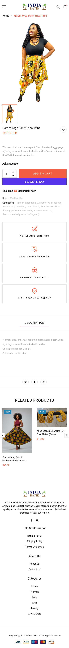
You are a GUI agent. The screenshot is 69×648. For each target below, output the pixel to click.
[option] (34, 63)
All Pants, (42, 202)
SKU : (5, 198)
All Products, (55, 202)
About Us (34, 563)
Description (34, 322)
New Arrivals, (47, 206)
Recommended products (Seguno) (20, 214)
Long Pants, (33, 206)
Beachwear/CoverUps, (14, 206)
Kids (34, 602)
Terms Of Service (34, 546)
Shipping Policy (35, 541)
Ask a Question (10, 163)
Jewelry (34, 608)
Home (5, 15)
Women (34, 591)
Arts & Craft (34, 613)
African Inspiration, (27, 202)
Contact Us (34, 569)
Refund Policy (34, 535)
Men (34, 597)
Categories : (8, 202)
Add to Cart (43, 173)
